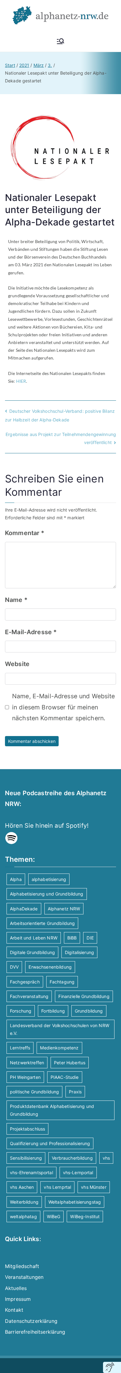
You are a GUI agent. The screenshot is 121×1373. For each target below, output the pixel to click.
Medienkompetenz (59, 1047)
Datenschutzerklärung (31, 1321)
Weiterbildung (24, 1202)
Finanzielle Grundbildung (83, 996)
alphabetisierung (49, 879)
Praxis (75, 1091)
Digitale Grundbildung (32, 952)
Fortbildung (53, 1010)
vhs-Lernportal (78, 1172)
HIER (21, 381)
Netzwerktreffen (27, 1062)
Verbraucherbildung (72, 1158)
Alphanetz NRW (64, 908)
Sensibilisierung (26, 1158)
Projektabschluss (27, 1128)
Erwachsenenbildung (50, 967)
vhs (106, 1158)
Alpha (16, 879)
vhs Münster (93, 1187)
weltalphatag (23, 1216)
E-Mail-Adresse (31, 632)
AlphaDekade (24, 908)
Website (17, 664)
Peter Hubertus (69, 1062)
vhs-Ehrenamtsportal (31, 1172)
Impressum (18, 1299)
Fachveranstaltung (29, 996)
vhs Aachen (22, 1187)
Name (16, 600)
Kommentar (25, 533)
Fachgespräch (25, 981)
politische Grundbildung (34, 1091)
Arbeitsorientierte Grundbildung (42, 923)
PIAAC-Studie (65, 1077)
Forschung (20, 1010)
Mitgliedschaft (22, 1266)
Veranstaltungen (24, 1277)
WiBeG (53, 1216)
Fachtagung (62, 981)
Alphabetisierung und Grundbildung (46, 893)
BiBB (72, 937)
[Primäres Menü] (60, 41)
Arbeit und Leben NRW (33, 937)
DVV (14, 967)
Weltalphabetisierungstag (74, 1202)
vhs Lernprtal (57, 1187)
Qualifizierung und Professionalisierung (50, 1143)
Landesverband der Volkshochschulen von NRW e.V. (59, 1029)
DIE (90, 937)
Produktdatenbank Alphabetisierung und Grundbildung (52, 1110)
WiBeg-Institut (85, 1216)
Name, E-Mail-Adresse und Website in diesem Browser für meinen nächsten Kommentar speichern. (63, 707)
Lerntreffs (20, 1047)
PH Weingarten (25, 1077)
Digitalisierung (79, 952)
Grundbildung (89, 1010)
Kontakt (14, 1310)
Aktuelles (16, 1288)
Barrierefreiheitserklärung (35, 1332)
